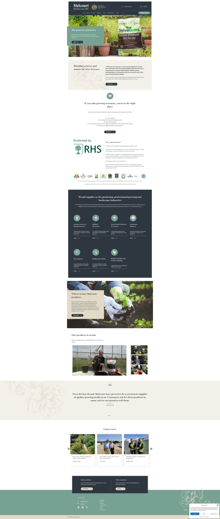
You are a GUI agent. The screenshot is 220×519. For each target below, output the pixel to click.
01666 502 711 (128, 6)
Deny (204, 513)
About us (102, 501)
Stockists (102, 503)
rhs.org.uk (110, 161)
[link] (110, 399)
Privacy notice (103, 510)
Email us (145, 6)
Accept (195, 513)
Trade (101, 506)
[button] (217, 505)
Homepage (102, 500)
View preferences (214, 513)
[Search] (122, 13)
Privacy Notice (201, 516)
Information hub (103, 505)
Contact (101, 508)
